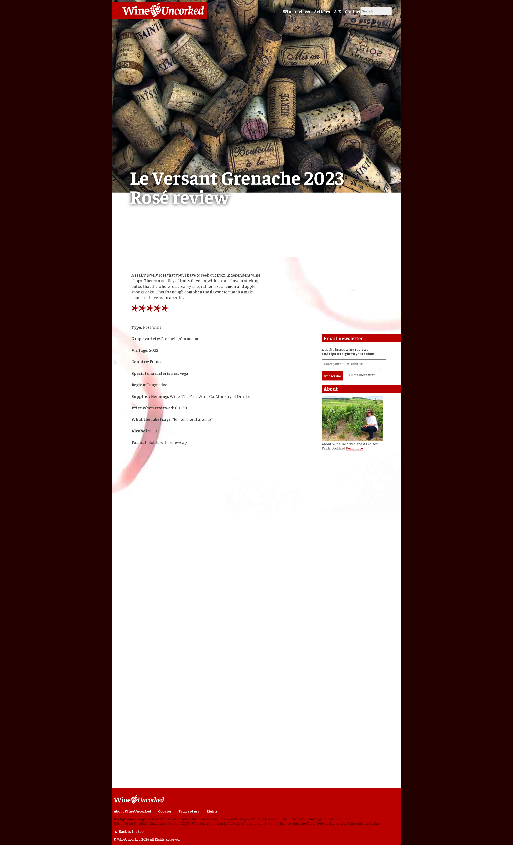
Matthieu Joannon (261, 819)
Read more (354, 448)
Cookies (164, 811)
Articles (322, 11)
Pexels (223, 819)
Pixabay (239, 819)
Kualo (311, 823)
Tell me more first (361, 375)
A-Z (337, 11)
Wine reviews (296, 11)
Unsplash (184, 819)
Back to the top (131, 831)
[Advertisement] (188, 745)
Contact (353, 11)
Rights (212, 811)
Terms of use (188, 811)
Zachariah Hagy (309, 819)
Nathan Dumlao (158, 819)
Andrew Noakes (368, 823)
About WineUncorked (132, 811)
